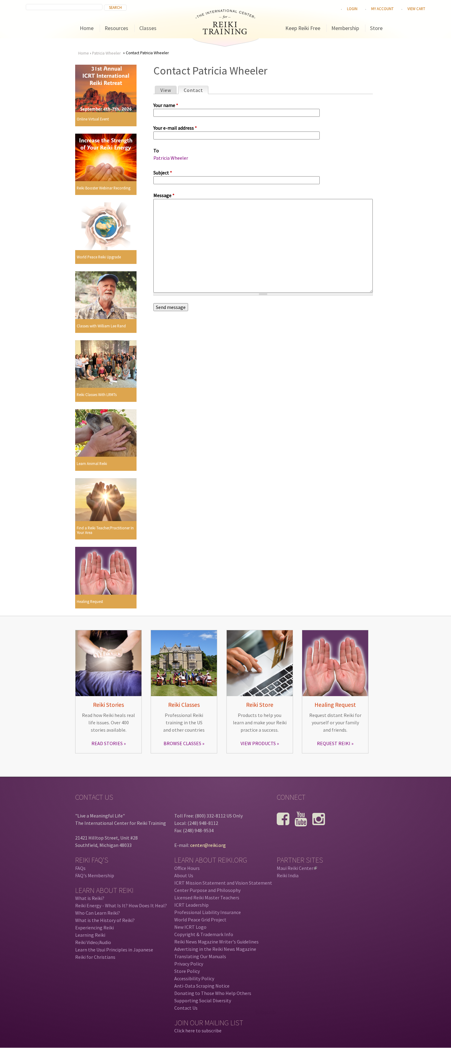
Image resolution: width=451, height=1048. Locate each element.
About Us (183, 875)
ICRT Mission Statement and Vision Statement (223, 883)
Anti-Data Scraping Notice (201, 986)
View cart (416, 8)
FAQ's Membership (94, 875)
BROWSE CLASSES (182, 743)
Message (164, 195)
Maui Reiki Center (296, 868)
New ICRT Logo (190, 927)
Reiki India (288, 875)
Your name (165, 105)
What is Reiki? (89, 898)
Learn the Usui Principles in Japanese (114, 950)
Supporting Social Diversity (202, 1000)
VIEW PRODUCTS (258, 743)
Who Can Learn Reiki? (97, 913)
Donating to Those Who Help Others (212, 993)
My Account (382, 8)
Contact (196, 90)
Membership (345, 28)
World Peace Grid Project (200, 920)
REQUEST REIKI (333, 743)
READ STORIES (107, 743)
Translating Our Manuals (200, 956)
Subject (162, 173)
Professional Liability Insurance (207, 912)
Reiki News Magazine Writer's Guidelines (216, 942)
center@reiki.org (208, 845)
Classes (147, 28)
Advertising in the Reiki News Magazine (215, 949)
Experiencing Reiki (94, 927)
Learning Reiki (90, 935)
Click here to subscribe (198, 1030)
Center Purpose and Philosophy (207, 890)
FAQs (80, 868)
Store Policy (187, 971)
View (165, 90)
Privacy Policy (188, 964)
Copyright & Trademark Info (203, 934)
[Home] (225, 32)
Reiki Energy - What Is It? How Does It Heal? (121, 905)
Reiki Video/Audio (93, 942)
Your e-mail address (175, 128)
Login (352, 8)
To (156, 150)
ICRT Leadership (191, 905)
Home (87, 28)
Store (376, 28)
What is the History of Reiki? (105, 920)
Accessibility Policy (194, 978)
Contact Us (186, 1008)
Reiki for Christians (95, 957)
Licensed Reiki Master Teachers (206, 897)
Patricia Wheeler (106, 53)
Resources (116, 28)
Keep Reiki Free (302, 28)
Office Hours (187, 868)
